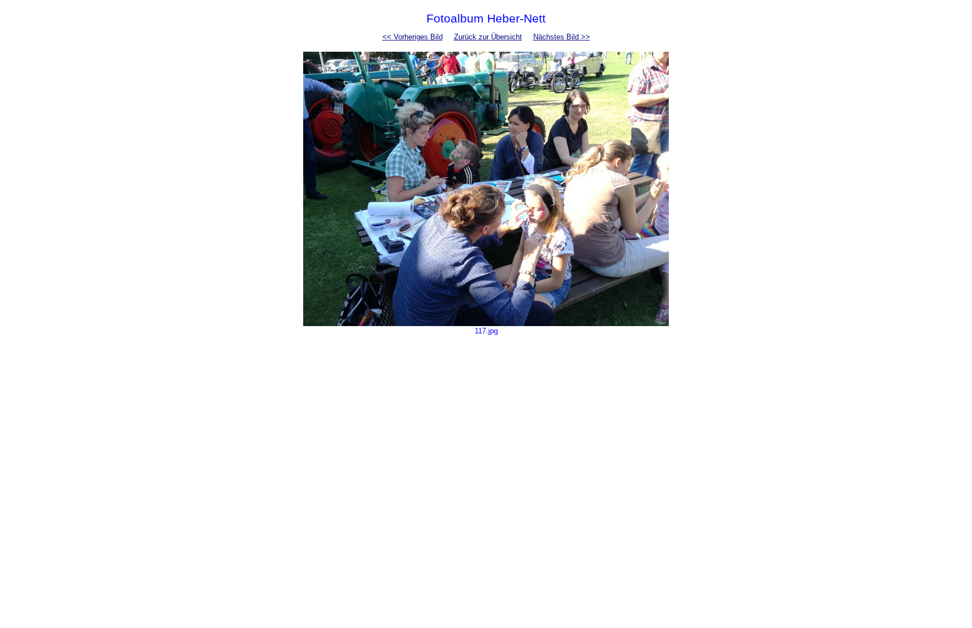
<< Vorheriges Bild (412, 37)
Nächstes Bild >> (561, 37)
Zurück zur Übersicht (488, 37)
